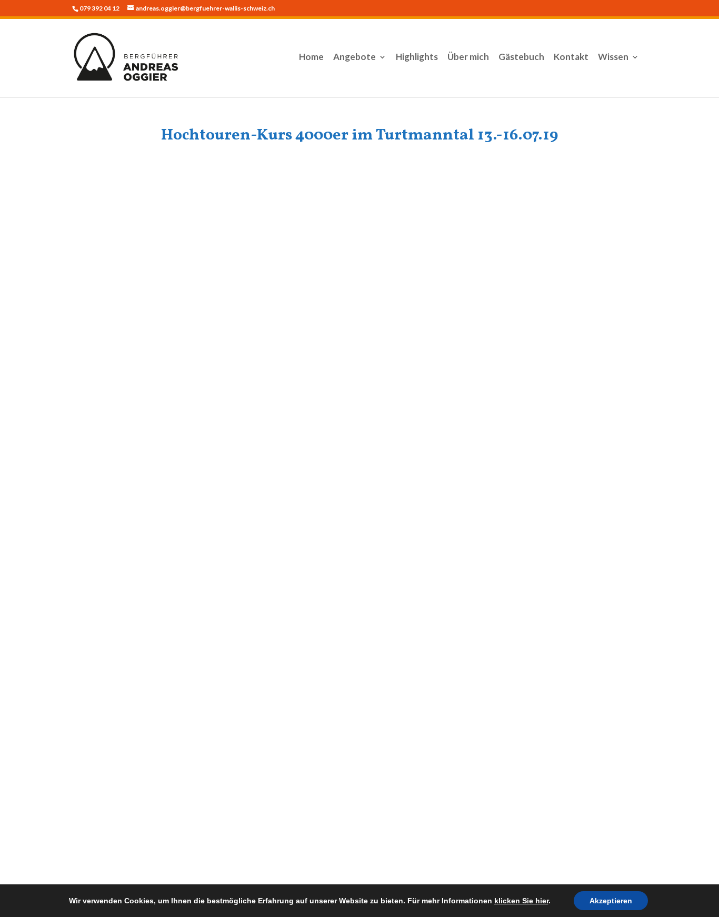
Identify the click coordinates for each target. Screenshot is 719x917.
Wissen (613, 57)
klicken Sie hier (521, 900)
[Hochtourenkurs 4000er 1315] (575, 546)
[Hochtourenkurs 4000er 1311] (575, 435)
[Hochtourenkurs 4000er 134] (575, 214)
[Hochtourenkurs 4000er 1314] (431, 546)
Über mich (468, 57)
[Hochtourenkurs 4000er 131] (431, 325)
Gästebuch (521, 57)
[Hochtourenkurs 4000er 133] (431, 214)
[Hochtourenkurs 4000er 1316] (144, 214)
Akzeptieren (611, 900)
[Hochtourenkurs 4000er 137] (575, 325)
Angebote (354, 57)
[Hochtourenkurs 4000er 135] (144, 325)
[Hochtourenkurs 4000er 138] (144, 435)
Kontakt (571, 57)
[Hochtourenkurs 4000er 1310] (431, 435)
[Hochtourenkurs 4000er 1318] (287, 656)
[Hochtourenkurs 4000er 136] (287, 325)
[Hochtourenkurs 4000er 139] (287, 435)
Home (311, 57)
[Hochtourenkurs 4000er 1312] (144, 546)
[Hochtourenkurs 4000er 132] (287, 214)
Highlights (417, 57)
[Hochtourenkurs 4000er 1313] (287, 546)
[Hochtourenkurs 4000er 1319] (431, 656)
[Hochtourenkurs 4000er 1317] (144, 656)
